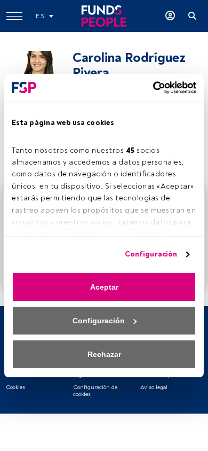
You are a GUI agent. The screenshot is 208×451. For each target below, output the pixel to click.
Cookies (15, 387)
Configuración (151, 254)
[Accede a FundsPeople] (170, 16)
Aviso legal (153, 387)
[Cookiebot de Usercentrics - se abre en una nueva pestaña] (149, 87)
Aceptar (104, 287)
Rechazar (104, 354)
